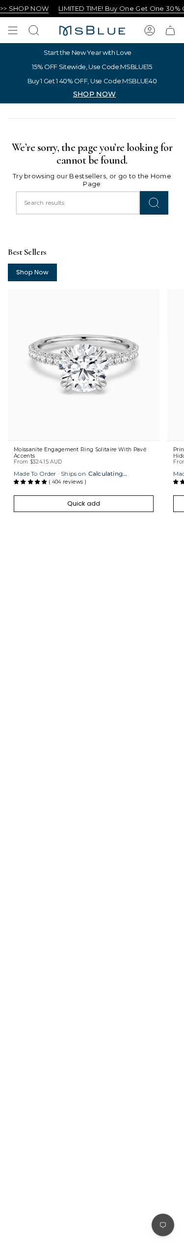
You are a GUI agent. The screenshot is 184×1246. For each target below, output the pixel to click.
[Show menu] (13, 30)
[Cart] (170, 30)
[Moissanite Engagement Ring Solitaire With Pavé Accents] (83, 364)
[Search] (154, 203)
